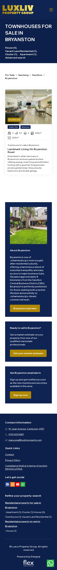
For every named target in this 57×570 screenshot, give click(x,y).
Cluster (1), (11, 54)
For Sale (10, 75)
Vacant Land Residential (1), (21, 51)
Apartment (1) (13, 512)
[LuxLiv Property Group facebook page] (7, 484)
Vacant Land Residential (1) (36, 516)
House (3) (39, 512)
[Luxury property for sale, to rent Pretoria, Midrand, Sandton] (18, 10)
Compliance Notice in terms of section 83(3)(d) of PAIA (26, 467)
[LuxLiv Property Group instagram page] (12, 484)
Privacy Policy (12, 460)
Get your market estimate (28, 353)
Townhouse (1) (13, 516)
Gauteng (23, 75)
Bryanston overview (24, 308)
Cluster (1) (27, 512)
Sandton (37, 75)
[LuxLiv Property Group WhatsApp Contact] (50, 563)
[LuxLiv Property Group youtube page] (17, 484)
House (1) (11, 530)
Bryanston (11, 78)
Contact (9, 454)
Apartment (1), (28, 54)
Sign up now (20, 395)
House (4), (11, 47)
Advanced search (15, 57)
